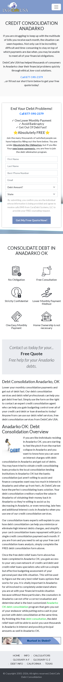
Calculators (41, 655)
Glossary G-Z (41, 659)
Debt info (17, 663)
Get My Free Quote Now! (31, 220)
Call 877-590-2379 (31, 77)
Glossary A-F (21, 659)
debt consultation (36, 618)
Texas (49, 663)
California (34, 663)
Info (27, 655)
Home (16, 655)
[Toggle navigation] (56, 7)
